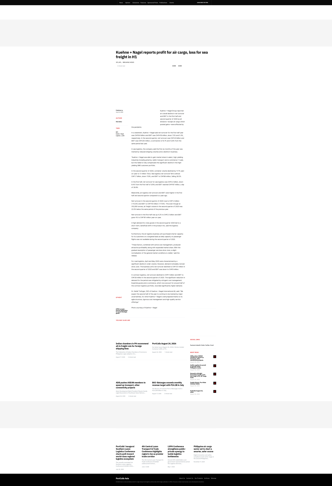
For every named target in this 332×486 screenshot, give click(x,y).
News (121, 2)
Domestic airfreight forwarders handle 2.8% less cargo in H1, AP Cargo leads (198, 375)
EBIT (117, 132)
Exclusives (136, 2)
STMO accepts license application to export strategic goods (122, 311)
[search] (213, 2)
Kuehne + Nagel (120, 134)
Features (143, 2)
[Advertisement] (166, 33)
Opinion (127, 2)
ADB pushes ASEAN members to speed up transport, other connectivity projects (197, 358)
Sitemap (213, 478)
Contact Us (189, 478)
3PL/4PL (118, 62)
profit (123, 135)
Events (172, 2)
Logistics (118, 135)
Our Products (199, 478)
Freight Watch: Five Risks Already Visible (198, 383)
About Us (182, 478)
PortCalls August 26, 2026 (196, 391)
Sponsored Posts (152, 2)
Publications (163, 2)
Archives (207, 478)
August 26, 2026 (195, 362)
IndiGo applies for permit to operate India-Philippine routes (198, 366)
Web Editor (119, 121)
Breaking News (128, 62)
